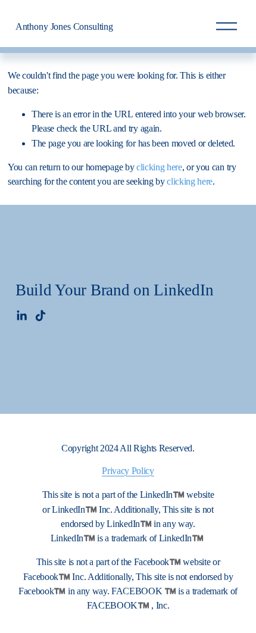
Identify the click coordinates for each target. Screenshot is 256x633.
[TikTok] (40, 316)
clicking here (159, 167)
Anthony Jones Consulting (64, 26)
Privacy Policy (128, 471)
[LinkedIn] (21, 316)
